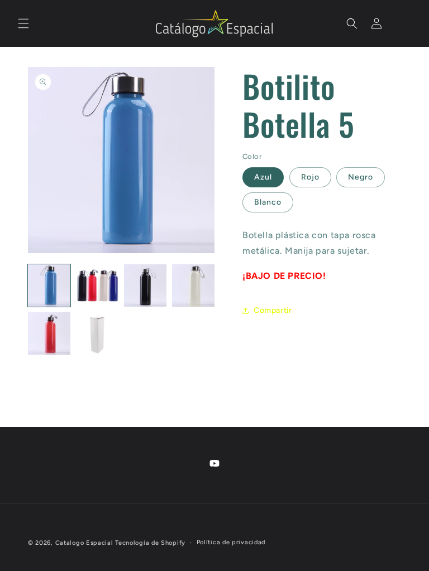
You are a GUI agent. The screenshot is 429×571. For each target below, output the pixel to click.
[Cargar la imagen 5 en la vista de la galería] (49, 333)
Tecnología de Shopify (150, 542)
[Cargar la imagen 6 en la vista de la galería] (97, 333)
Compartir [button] (273, 310)
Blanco (268, 202)
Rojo (310, 177)
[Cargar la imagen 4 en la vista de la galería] (193, 285)
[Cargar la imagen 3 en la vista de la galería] (145, 285)
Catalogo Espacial (84, 542)
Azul (263, 177)
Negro (360, 177)
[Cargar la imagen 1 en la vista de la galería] (49, 285)
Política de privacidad (231, 542)
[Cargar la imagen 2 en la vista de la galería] (97, 285)
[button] (23, 23)
